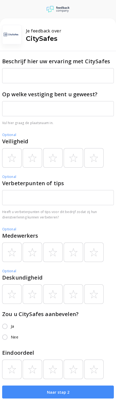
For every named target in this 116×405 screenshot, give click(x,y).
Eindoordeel (18, 352)
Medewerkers (20, 235)
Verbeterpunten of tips (33, 183)
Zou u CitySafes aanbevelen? (40, 314)
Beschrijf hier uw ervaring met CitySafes (56, 61)
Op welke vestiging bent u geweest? (49, 94)
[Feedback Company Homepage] (58, 9)
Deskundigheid (22, 277)
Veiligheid (15, 141)
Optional (9, 134)
